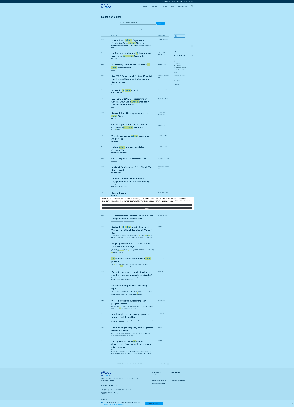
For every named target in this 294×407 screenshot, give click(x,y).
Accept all (147, 208)
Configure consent (147, 205)
